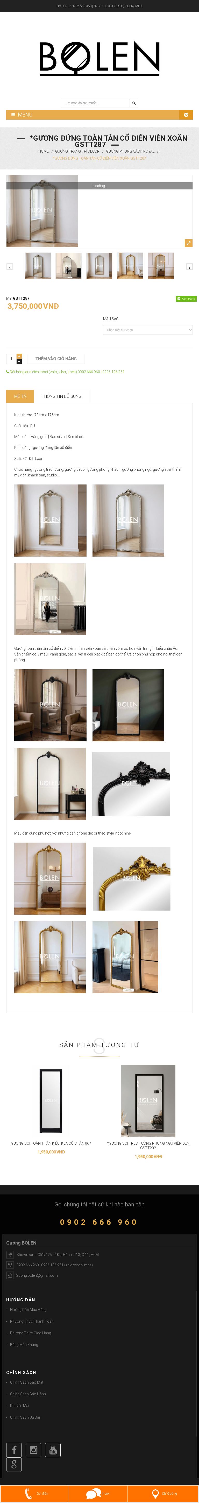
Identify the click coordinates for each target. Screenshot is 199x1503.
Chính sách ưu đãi (25, 1417)
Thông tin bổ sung (61, 396)
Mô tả (20, 396)
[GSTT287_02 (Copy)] (130, 265)
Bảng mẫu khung (24, 1345)
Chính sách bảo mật (26, 1382)
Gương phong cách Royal (130, 151)
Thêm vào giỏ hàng (56, 358)
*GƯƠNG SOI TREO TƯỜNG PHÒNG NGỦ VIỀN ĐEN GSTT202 (148, 1145)
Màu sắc (110, 319)
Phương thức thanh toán (32, 1321)
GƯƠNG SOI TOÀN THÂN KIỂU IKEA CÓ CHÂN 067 (51, 1143)
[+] (19, 356)
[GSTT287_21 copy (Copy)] (68, 266)
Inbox (105, 1493)
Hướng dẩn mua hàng (28, 1310)
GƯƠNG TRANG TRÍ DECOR (77, 151)
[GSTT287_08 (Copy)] (161, 265)
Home (43, 151)
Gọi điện (42, 1493)
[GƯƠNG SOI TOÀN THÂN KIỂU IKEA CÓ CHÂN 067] (51, 1101)
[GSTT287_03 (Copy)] (99, 266)
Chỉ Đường (169, 1493)
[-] (19, 361)
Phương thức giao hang (30, 1333)
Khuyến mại (19, 1406)
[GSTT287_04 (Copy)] (99, 211)
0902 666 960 (99, 1222)
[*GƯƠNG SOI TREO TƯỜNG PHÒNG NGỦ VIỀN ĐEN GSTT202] (148, 1101)
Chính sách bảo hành (28, 1394)
